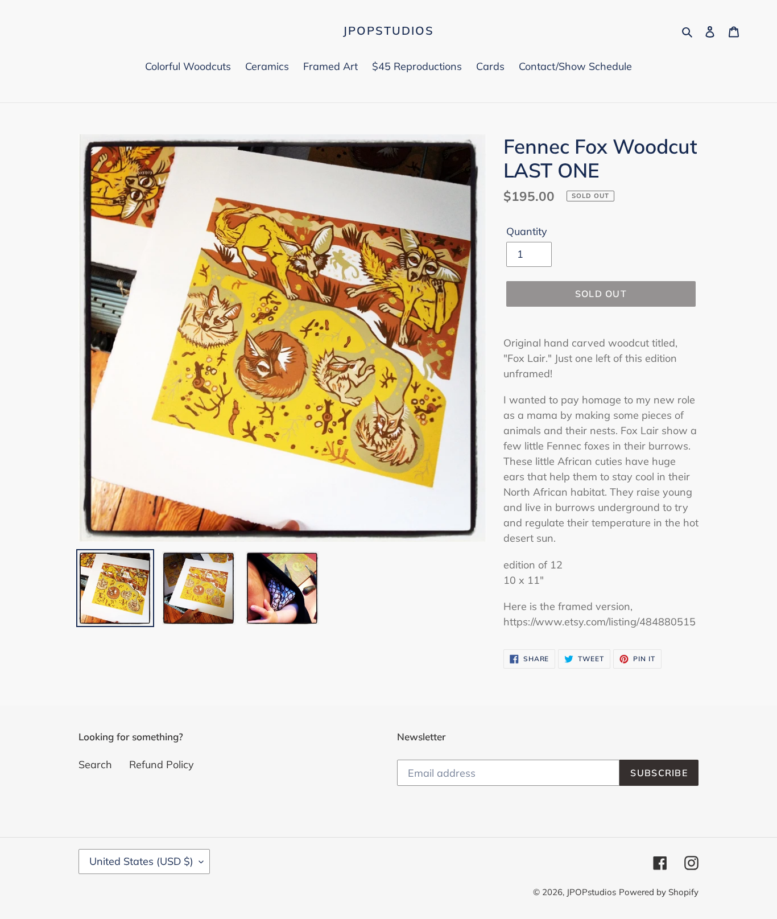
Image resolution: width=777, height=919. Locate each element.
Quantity (526, 231)
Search (95, 764)
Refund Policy (161, 764)
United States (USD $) (141, 861)
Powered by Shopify (659, 892)
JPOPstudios (388, 31)
